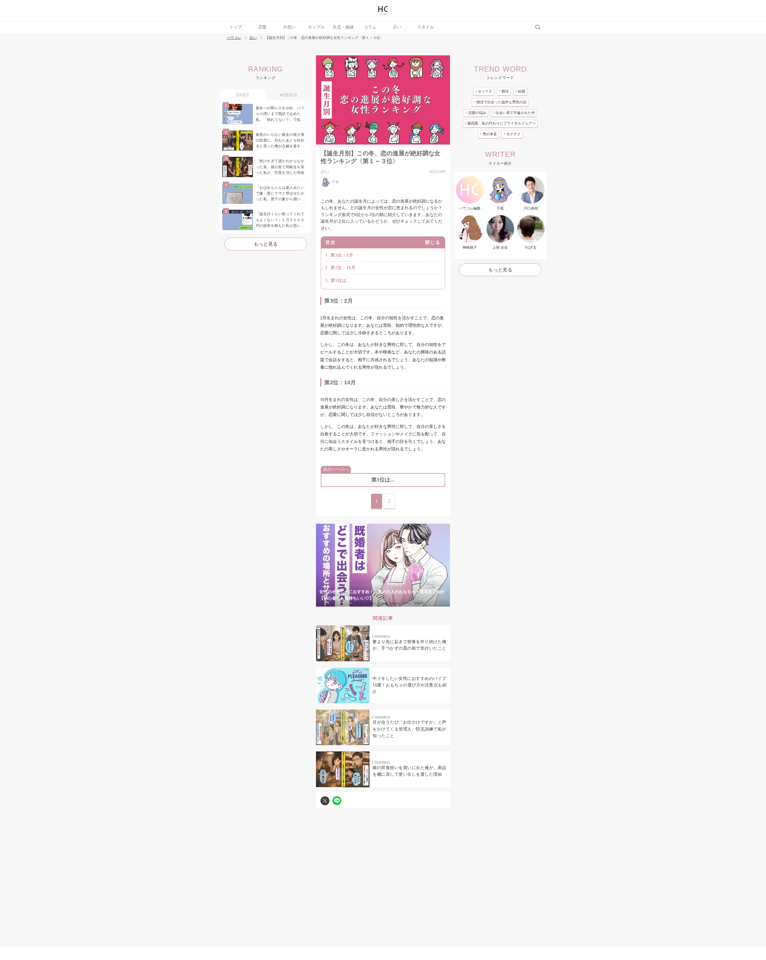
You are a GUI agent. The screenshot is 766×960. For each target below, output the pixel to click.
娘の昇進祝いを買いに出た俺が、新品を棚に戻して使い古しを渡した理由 (409, 771)
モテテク (512, 134)
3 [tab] (371, 603)
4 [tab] (383, 603)
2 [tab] (359, 603)
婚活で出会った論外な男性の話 (500, 102)
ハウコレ (234, 38)
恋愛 (262, 27)
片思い (289, 27)
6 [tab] (406, 603)
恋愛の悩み (476, 113)
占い (397, 27)
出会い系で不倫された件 (514, 113)
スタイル (425, 27)
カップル (316, 27)
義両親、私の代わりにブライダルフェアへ (500, 123)
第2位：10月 (343, 267)
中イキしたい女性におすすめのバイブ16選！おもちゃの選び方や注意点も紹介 (409, 685)
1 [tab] (347, 603)
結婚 (520, 91)
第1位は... (341, 280)
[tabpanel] (383, 565)
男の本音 (488, 134)
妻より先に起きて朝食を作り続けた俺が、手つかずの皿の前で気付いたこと (409, 645)
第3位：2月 (342, 255)
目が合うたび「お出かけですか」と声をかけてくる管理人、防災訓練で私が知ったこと (409, 729)
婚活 (504, 91)
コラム (370, 27)
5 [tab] (394, 603)
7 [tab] (418, 603)
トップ (235, 27)
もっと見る (266, 244)
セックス (483, 91)
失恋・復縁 (343, 27)
